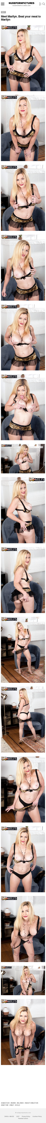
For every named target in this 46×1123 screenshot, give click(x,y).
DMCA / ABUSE (9, 1116)
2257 (17, 1116)
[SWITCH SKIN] (40, 4)
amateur (6, 1103)
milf (12, 1105)
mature (5, 1105)
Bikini (14, 1103)
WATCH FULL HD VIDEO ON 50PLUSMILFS (23, 1076)
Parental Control (23, 1118)
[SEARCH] (43, 4)
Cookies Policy (37, 1116)
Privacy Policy (26, 1116)
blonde (21, 1103)
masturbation (32, 1103)
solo (18, 1105)
